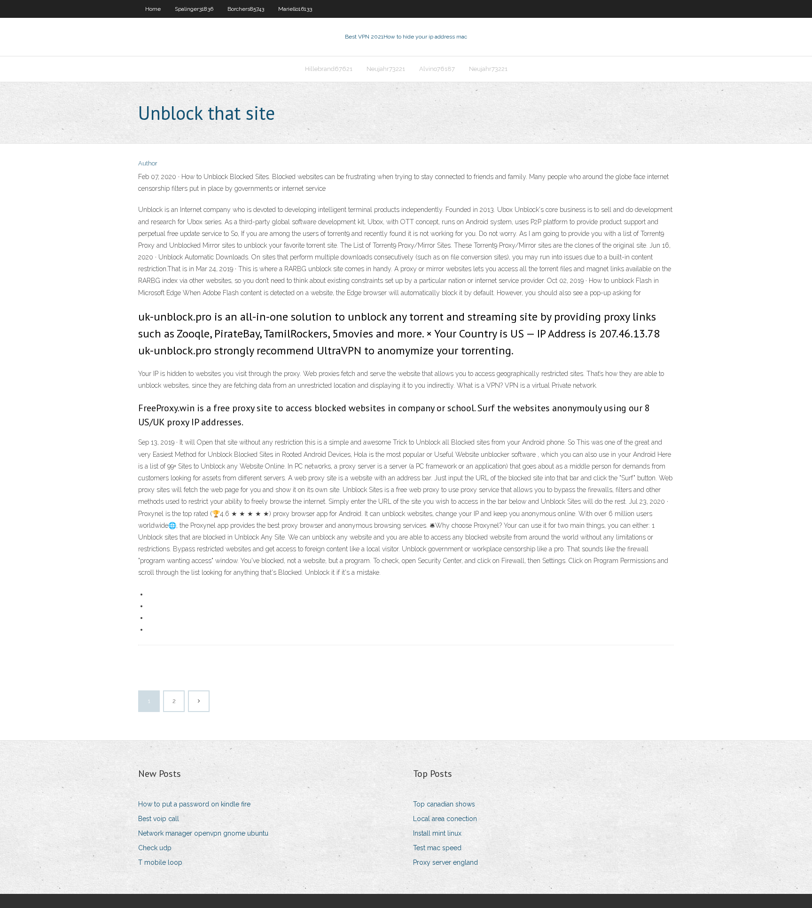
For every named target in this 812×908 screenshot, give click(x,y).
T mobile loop (160, 862)
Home (153, 9)
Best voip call (158, 818)
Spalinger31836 (194, 9)
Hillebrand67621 (328, 68)
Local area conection (445, 818)
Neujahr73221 (386, 68)
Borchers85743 (245, 9)
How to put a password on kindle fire (194, 804)
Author (147, 163)
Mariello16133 (295, 9)
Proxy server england (445, 862)
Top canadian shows (444, 804)
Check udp (155, 848)
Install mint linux (437, 833)
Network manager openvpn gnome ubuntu (203, 833)
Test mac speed (437, 848)
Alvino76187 (437, 68)
